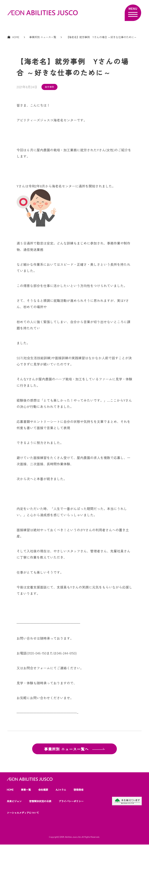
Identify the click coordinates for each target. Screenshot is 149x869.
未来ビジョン (14, 801)
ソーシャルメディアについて (23, 812)
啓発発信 (79, 789)
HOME (10, 789)
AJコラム (61, 789)
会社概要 (43, 789)
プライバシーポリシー (71, 801)
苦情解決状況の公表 (40, 801)
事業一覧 (26, 789)
